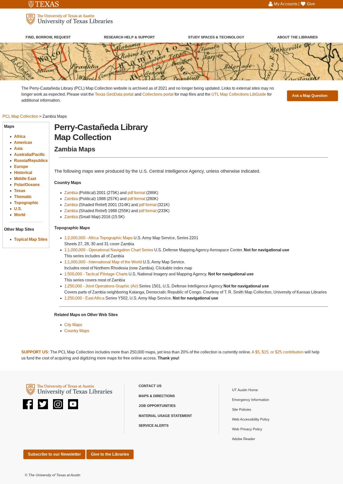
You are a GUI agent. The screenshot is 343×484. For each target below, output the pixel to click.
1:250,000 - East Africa (84, 298)
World (19, 215)
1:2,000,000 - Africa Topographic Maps (98, 238)
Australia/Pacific (29, 154)
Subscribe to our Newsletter (54, 454)
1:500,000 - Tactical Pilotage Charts (96, 274)
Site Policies (241, 409)
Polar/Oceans (27, 185)
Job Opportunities (157, 406)
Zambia (71, 193)
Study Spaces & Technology (216, 37)
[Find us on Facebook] (28, 406)
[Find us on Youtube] (73, 406)
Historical (23, 172)
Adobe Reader (243, 439)
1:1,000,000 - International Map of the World (103, 262)
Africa (19, 136)
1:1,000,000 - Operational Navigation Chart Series (108, 250)
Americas (23, 142)
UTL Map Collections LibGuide (238, 94)
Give (311, 4)
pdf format (136, 193)
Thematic (23, 197)
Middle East (25, 178)
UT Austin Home (245, 390)
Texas (19, 191)
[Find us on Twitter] (43, 406)
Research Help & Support (129, 37)
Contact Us (150, 386)
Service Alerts (153, 426)
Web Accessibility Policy (250, 419)
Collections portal (158, 94)
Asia (18, 148)
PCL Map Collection (20, 116)
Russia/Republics (31, 160)
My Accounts (285, 4)
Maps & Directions (157, 396)
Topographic (26, 203)
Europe (21, 166)
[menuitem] (48, 34)
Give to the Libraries (110, 454)
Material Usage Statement (165, 416)
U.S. (18, 209)
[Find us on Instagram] (58, 406)
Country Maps (76, 331)
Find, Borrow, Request (48, 37)
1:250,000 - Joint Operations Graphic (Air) (101, 286)
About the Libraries (297, 37)
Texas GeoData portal (114, 94)
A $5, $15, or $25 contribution (278, 352)
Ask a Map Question (309, 95)
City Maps (73, 325)
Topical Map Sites (30, 239)
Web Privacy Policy (247, 429)
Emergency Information (250, 400)
